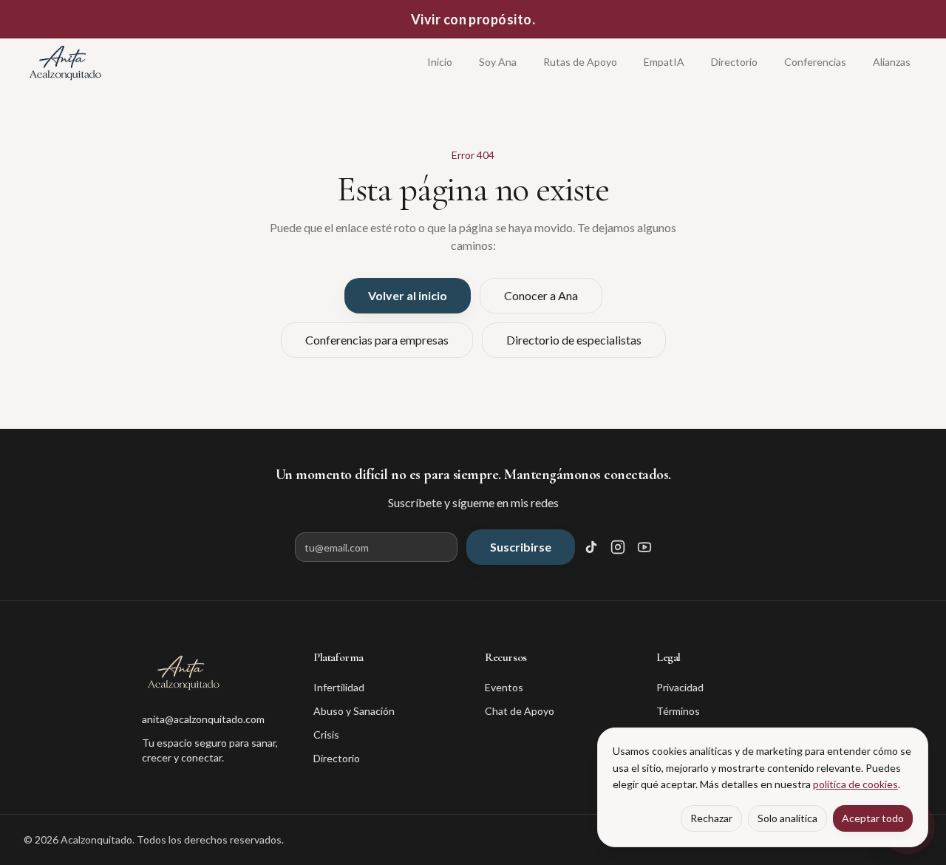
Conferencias (815, 61)
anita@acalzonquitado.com (203, 719)
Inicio (439, 61)
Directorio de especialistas (574, 340)
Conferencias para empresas (377, 340)
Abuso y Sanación (354, 711)
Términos (678, 711)
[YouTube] (644, 547)
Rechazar (711, 818)
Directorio (734, 61)
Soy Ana (498, 61)
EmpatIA (664, 61)
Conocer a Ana (541, 295)
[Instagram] (617, 547)
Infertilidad (338, 687)
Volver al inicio (407, 295)
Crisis (326, 734)
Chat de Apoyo (519, 711)
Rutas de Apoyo (580, 61)
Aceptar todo (873, 818)
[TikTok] (591, 547)
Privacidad (680, 687)
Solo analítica (787, 818)
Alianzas (892, 61)
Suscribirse (520, 547)
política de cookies (855, 784)
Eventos (504, 687)
